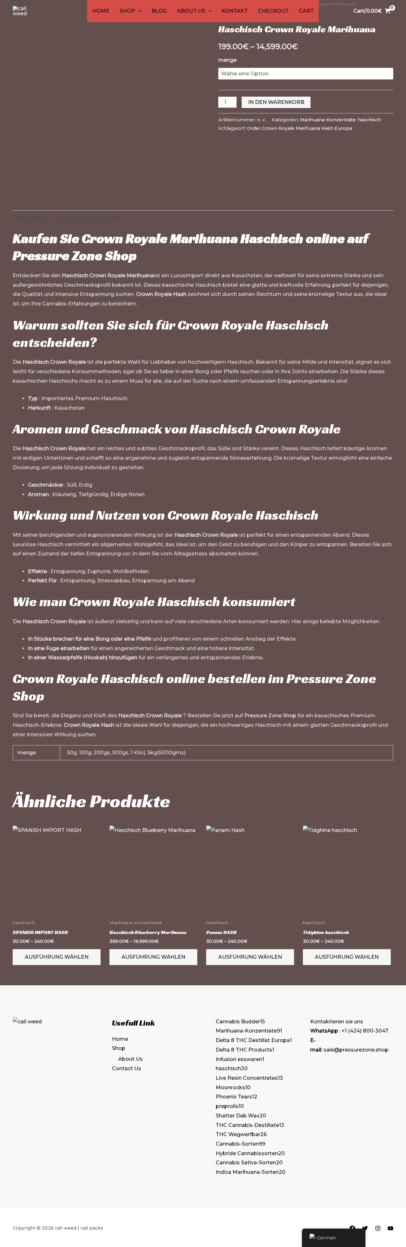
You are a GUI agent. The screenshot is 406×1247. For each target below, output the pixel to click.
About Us (191, 11)
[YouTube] (390, 1228)
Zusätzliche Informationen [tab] (88, 217)
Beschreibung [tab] (30, 217)
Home (100, 11)
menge (227, 60)
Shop (127, 11)
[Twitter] (365, 1228)
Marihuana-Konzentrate (328, 120)
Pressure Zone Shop (75, 255)
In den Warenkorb (276, 102)
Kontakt (234, 11)
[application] (138, 11)
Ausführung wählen (56, 957)
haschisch (369, 120)
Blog (159, 11)
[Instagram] (378, 1228)
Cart (306, 11)
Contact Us (126, 1068)
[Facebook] (352, 1228)
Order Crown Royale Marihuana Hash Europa (299, 128)
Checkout (273, 11)
